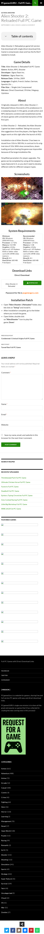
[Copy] (18, 930)
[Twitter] (6, 930)
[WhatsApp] (37, 930)
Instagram (5, 680)
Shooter (11, 13)
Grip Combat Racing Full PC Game (14, 500)
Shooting (4, 860)
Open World (6, 831)
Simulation (5, 864)
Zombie (4, 912)
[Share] (22, 924)
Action (4, 13)
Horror (4, 812)
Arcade (4, 783)
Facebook (5, 671)
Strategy (4, 874)
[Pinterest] (31, 930)
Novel (3, 826)
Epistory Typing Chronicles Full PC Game (16, 495)
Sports (3, 869)
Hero (3, 807)
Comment (6, 372)
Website (4, 425)
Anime (3, 778)
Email (4, 414)
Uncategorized (6, 893)
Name (4, 404)
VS (2, 903)
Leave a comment (28, 25)
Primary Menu (41, 3)
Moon (18, 25)
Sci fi (3, 850)
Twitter (4, 675)
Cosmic (4, 793)
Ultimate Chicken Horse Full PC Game (15, 482)
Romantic (5, 845)
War (2, 907)
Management (6, 821)
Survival (4, 884)
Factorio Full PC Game (9, 487)
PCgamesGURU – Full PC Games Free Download (16, 3)
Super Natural (6, 879)
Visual (3, 898)
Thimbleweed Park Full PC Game (13, 478)
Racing (3, 840)
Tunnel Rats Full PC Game (11, 345)
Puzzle (3, 836)
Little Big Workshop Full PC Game (14, 504)
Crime (3, 797)
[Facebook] (12, 930)
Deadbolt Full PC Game (10, 491)
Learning (4, 816)
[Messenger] (25, 930)
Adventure (5, 773)
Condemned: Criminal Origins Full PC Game (17, 337)
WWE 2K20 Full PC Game (11, 509)
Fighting (4, 802)
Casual (3, 788)
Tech (3, 888)
